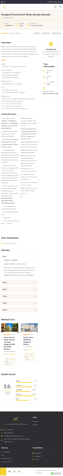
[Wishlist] (16, 325)
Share (37, 33)
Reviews (46, 33)
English (56, 93)
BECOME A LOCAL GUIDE (54, 2)
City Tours (33, 25)
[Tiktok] (19, 472)
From (5, 354)
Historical (40, 25)
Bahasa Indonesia (48, 93)
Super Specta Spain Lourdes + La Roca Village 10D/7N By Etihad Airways (9, 343)
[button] (37, 346)
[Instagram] (14, 472)
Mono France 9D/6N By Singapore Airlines (28, 340)
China (48, 84)
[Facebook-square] (9, 472)
